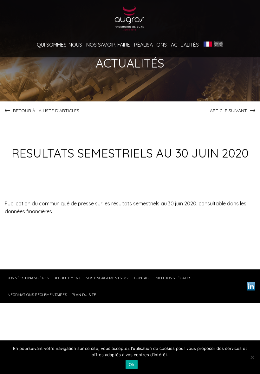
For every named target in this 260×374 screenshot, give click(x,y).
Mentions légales (173, 277)
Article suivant (228, 110)
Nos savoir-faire (108, 45)
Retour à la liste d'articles (46, 110)
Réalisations (150, 45)
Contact (142, 277)
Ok (131, 364)
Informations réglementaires (37, 294)
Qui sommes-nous (59, 45)
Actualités (185, 45)
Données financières (28, 277)
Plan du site (84, 294)
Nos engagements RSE (108, 277)
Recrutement (67, 277)
